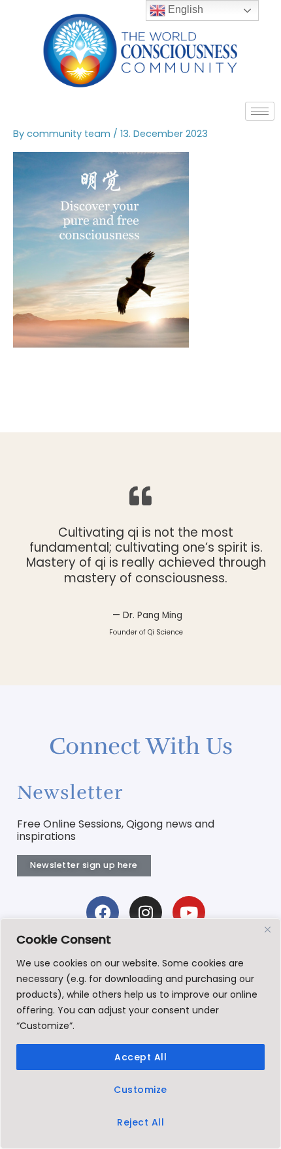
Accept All (140, 1057)
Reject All (140, 1122)
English (184, 9)
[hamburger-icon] (259, 111)
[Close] (267, 929)
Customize (140, 1089)
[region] (140, 1033)
